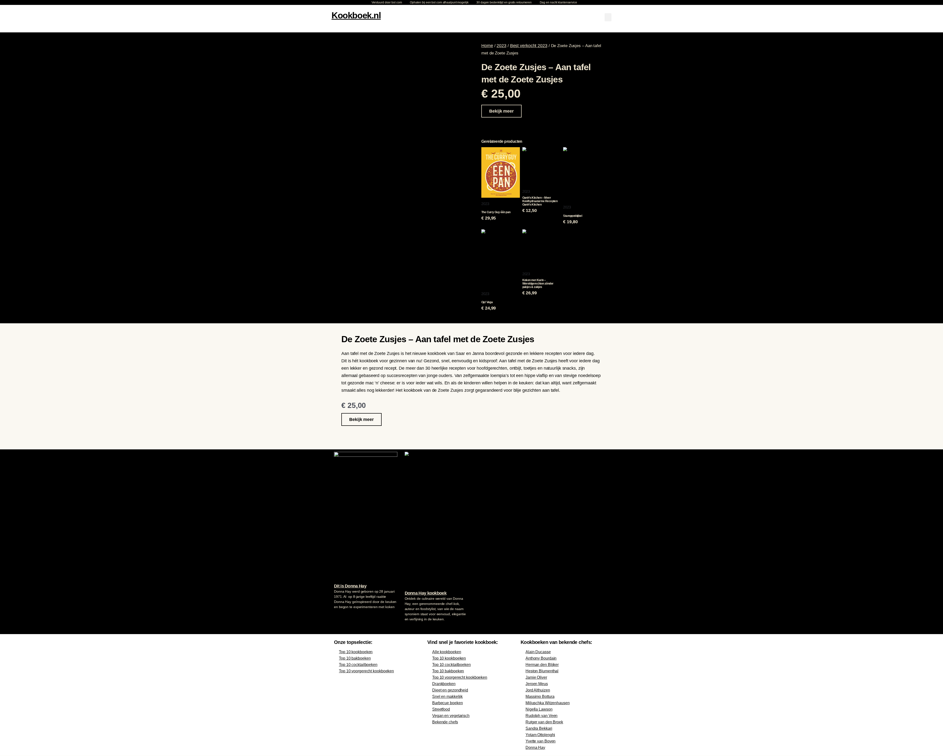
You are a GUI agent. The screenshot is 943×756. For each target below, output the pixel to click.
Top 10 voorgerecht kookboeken (366, 671)
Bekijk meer (501, 111)
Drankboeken (444, 684)
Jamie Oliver (536, 677)
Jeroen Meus (537, 684)
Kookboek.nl (356, 15)
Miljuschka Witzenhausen (548, 703)
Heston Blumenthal (542, 671)
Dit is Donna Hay (350, 586)
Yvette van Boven (540, 741)
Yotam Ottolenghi (540, 735)
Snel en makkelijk (447, 696)
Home (487, 45)
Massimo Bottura (540, 696)
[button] (608, 17)
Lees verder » (343, 616)
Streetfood (441, 709)
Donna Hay (535, 747)
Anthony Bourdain (541, 658)
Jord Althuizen (538, 690)
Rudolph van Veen (541, 716)
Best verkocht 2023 (528, 45)
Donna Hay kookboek (425, 593)
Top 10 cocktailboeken (358, 665)
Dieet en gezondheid (450, 690)
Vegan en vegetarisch (451, 716)
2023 (501, 45)
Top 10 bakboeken (355, 658)
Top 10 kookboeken (356, 652)
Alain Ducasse (538, 652)
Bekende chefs (445, 722)
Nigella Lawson (539, 709)
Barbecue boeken (447, 703)
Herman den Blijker (542, 665)
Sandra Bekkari (539, 728)
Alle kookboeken (446, 652)
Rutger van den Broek (544, 722)
